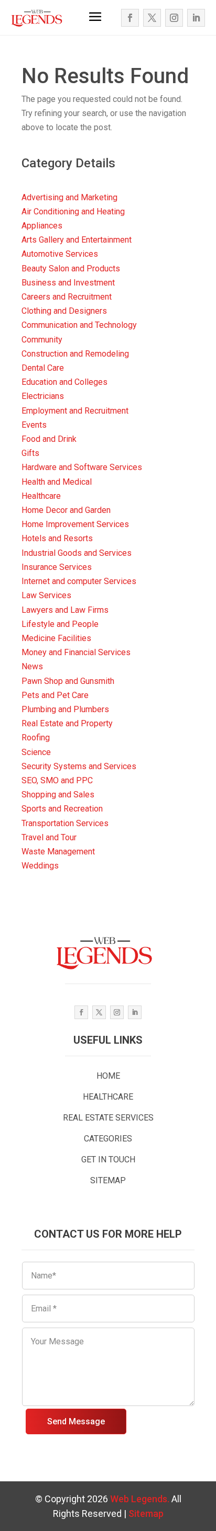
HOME (108, 1076)
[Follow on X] (152, 18)
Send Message (76, 1421)
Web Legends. (140, 1498)
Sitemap (146, 1513)
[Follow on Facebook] (130, 18)
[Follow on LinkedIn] (196, 18)
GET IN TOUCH (108, 1159)
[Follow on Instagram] (174, 18)
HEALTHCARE (108, 1097)
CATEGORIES (108, 1139)
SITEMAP (108, 1180)
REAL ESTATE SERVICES (108, 1118)
